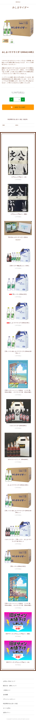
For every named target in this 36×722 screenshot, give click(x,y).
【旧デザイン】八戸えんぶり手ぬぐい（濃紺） (18, 633)
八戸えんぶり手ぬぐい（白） (19, 177)
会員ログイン (6, 712)
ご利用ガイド (6, 690)
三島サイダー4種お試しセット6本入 (19, 265)
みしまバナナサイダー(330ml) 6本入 (19, 322)
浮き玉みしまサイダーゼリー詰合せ (18, 237)
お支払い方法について (9, 681)
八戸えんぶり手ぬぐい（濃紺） (19, 214)
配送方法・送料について (10, 685)
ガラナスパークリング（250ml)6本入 (18, 459)
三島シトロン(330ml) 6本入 (19, 294)
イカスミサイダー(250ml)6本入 (18, 425)
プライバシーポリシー (9, 699)
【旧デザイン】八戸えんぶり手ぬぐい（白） (18, 662)
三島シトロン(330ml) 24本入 (18, 566)
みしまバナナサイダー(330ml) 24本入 (18, 485)
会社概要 (5, 694)
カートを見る (6, 708)
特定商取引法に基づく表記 (10, 703)
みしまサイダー (20, 7)
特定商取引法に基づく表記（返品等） (18, 119)
